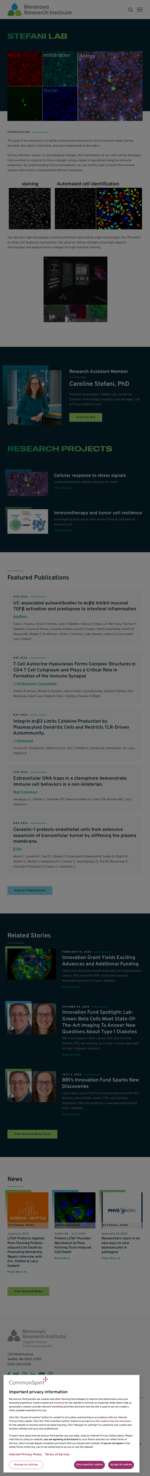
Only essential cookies (89, 1464)
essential (59, 1403)
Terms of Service (57, 1455)
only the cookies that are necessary (110, 1421)
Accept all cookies (121, 1464)
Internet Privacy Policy (25, 1455)
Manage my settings (26, 1464)
